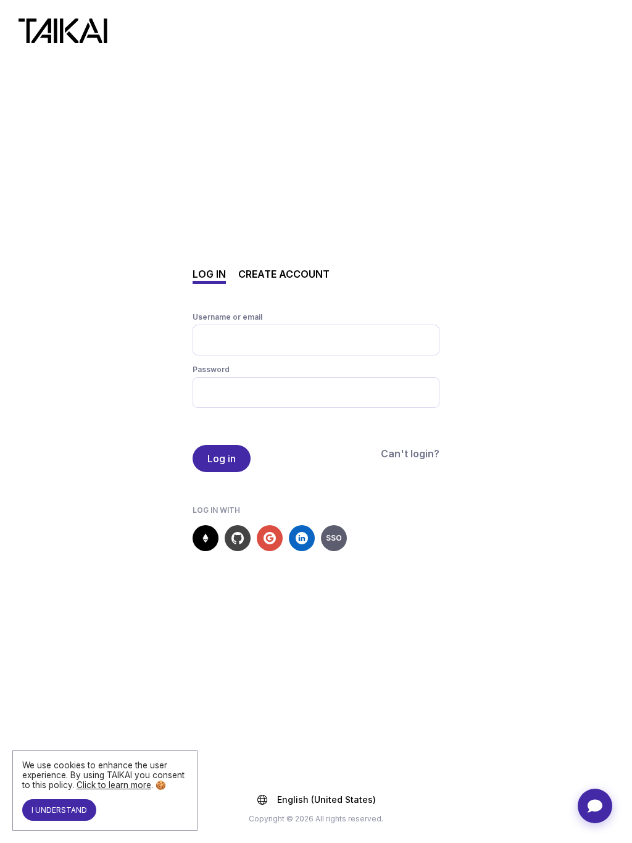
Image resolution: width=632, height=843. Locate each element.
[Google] (270, 538)
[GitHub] (238, 538)
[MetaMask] (205, 538)
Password (211, 369)
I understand (59, 810)
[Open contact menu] (595, 806)
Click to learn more (114, 785)
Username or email (227, 317)
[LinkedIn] (302, 538)
